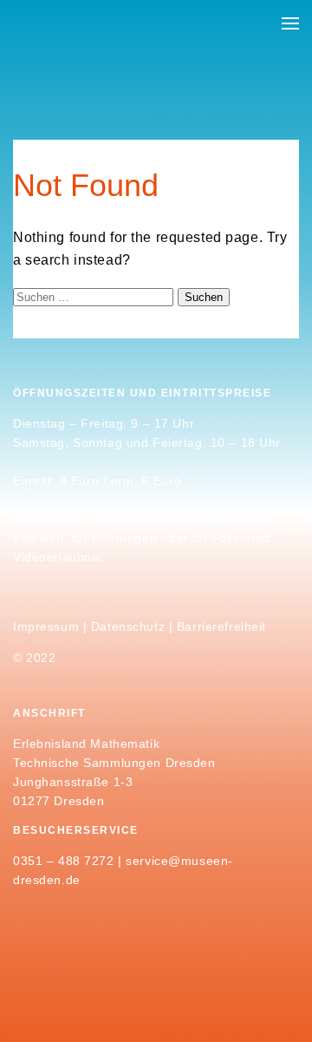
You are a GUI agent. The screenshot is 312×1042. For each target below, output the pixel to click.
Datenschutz (128, 626)
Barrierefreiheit (221, 626)
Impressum (46, 626)
